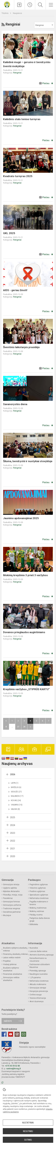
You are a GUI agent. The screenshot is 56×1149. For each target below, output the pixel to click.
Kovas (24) (16, 800)
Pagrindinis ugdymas (39, 884)
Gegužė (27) (16, 792)
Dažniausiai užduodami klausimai (40, 965)
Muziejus (7, 915)
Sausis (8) (15, 809)
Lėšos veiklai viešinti (12, 957)
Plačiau (45, 83)
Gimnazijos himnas (11, 902)
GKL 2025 (9, 233)
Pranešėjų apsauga (38, 971)
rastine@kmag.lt (13, 1068)
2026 (12, 774)
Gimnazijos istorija (11, 884)
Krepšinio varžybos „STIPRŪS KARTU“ (26, 689)
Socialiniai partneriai (12, 912)
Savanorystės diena (15, 404)
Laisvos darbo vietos (38, 951)
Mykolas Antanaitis (11, 891)
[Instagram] (17, 1034)
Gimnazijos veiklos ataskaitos (11, 978)
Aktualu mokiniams (38, 984)
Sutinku (28, 1140)
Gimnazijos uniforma (12, 905)
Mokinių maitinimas (38, 908)
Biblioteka (34, 924)
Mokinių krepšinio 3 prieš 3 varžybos (25, 575)
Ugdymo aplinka (10, 888)
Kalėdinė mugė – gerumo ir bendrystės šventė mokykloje (26, 64)
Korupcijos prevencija (39, 991)
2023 (12, 833)
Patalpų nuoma (36, 915)
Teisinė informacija (38, 998)
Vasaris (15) (16, 805)
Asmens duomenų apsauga (42, 955)
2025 (12, 817)
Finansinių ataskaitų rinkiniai (15, 954)
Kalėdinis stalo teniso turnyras (21, 119)
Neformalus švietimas (39, 898)
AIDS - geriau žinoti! (15, 290)
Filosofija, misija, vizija (12, 895)
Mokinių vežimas (37, 911)
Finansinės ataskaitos (12, 974)
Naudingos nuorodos (39, 974)
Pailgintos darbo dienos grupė (40, 919)
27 (18, 727)
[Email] (23, 1034)
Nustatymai (28, 1122)
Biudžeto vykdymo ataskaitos (11, 969)
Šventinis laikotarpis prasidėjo (21, 347)
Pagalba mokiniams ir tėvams (39, 903)
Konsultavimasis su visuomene (38, 959)
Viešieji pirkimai (9, 964)
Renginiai (17, 72)
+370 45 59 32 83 (12, 1066)
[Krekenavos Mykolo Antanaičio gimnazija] (7, 4)
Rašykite (8, 1021)
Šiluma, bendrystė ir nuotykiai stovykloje (27, 461)
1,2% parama (35, 977)
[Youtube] (10, 1034)
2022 (12, 841)
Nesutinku (28, 1131)
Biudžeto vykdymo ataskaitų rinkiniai (15, 949)
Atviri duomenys (37, 1001)
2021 (12, 848)
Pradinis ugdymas (37, 891)
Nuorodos (34, 948)
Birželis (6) (16, 787)
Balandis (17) (17, 796)
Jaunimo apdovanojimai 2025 (21, 518)
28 (24, 727)
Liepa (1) (14, 783)
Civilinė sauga (36, 995)
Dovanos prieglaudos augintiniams (24, 632)
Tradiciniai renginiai (11, 908)
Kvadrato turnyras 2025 (17, 176)
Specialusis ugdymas (39, 895)
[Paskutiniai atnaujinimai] (30, 5)
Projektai (7, 961)
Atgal (6, 721)
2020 (12, 856)
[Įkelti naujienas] (19, 5)
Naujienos (17, 13)
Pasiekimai (8, 898)
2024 (12, 825)
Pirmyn (30, 727)
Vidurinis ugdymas (38, 888)
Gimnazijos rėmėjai (38, 988)
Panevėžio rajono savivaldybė (32, 1047)
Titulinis (5, 13)
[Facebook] (4, 1034)
